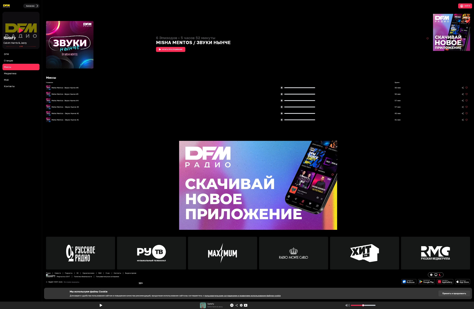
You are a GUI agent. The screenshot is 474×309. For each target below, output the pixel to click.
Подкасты (68, 273)
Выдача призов (130, 273)
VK (78, 273)
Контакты (117, 273)
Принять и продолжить (454, 293)
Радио (48, 273)
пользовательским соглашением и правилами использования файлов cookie (243, 295)
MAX (100, 273)
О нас (108, 273)
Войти (467, 6)
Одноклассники (88, 273)
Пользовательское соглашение (107, 276)
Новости (58, 273)
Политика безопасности (83, 276)
